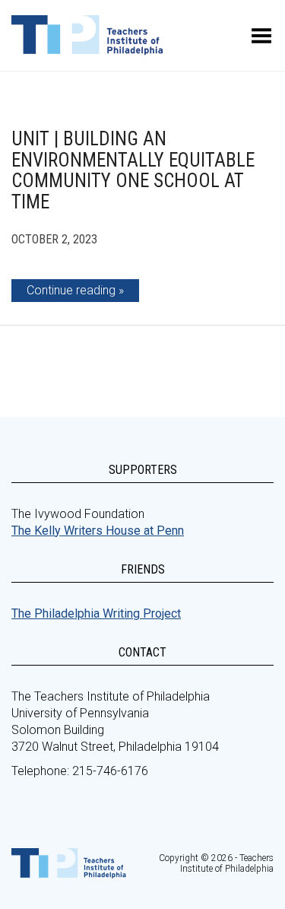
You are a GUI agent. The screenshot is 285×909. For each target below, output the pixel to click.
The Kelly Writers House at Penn (97, 530)
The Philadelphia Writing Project (96, 613)
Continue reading (71, 290)
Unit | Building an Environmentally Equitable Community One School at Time (133, 170)
